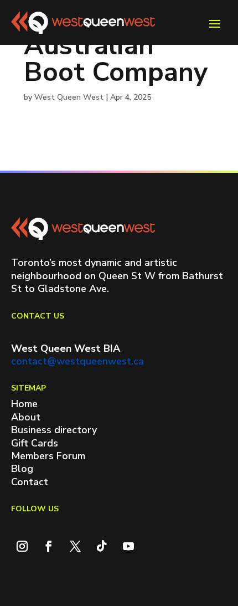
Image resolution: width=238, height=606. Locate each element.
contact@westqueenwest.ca (77, 361)
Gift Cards (34, 443)
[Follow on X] (75, 546)
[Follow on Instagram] (22, 546)
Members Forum (48, 456)
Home (24, 403)
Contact (29, 482)
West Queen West (69, 97)
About (25, 417)
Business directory (54, 429)
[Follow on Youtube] (128, 546)
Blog (22, 468)
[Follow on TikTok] (102, 546)
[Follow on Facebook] (49, 546)
